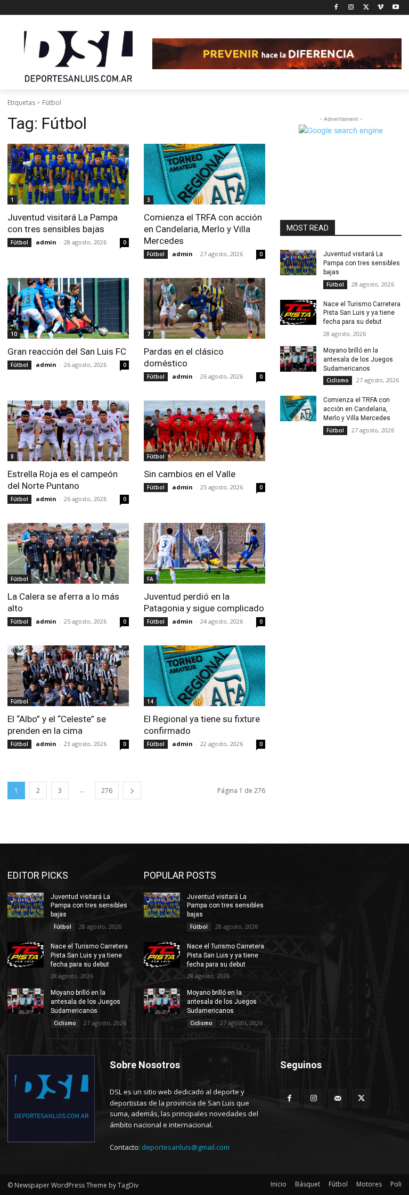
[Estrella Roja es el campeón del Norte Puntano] (68, 430)
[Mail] (337, 1098)
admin (46, 242)
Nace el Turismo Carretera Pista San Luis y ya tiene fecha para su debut (361, 313)
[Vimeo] (380, 8)
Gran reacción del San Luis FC (66, 351)
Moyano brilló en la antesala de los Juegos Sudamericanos (358, 359)
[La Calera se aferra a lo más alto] (68, 553)
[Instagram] (351, 8)
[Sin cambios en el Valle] (204, 430)
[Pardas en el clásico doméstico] (204, 308)
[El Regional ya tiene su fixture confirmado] (204, 675)
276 (106, 790)
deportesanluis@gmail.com (186, 1147)
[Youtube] (395, 8)
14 (150, 701)
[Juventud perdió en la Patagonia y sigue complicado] (204, 553)
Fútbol (19, 242)
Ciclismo (337, 380)
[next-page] (132, 790)
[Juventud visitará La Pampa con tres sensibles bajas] (68, 174)
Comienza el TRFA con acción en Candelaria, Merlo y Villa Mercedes (203, 229)
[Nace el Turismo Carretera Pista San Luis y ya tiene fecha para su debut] (298, 312)
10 (14, 334)
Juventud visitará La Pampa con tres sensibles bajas (361, 263)
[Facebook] (336, 8)
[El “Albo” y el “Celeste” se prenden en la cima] (68, 675)
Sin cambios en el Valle (189, 474)
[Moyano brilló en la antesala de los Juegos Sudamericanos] (298, 359)
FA (150, 579)
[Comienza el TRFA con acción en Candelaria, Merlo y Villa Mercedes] (204, 174)
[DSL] (79, 55)
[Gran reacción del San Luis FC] (68, 308)
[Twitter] (366, 8)
